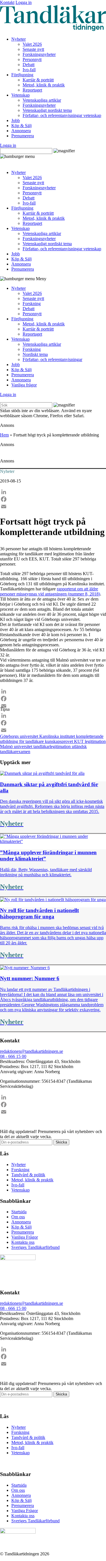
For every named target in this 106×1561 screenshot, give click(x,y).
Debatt (28, 64)
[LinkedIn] (53, 491)
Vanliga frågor (24, 384)
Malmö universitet (16, 746)
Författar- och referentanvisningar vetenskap (62, 115)
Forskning (32, 303)
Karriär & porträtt (38, 79)
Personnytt (32, 59)
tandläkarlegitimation (52, 746)
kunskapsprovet (59, 741)
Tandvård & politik (28, 1174)
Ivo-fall (29, 69)
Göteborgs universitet (19, 736)
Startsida (19, 1211)
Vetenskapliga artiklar (42, 100)
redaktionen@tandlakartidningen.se (31, 1051)
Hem (4, 434)
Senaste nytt (33, 49)
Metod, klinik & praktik (44, 84)
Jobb (15, 120)
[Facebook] (53, 499)
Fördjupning (22, 74)
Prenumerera (22, 135)
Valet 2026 (32, 44)
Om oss (18, 1216)
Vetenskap (20, 95)
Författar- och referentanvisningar (52, 359)
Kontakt (7, 2)
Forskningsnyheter (39, 54)
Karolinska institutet (57, 736)
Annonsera (21, 130)
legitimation (95, 741)
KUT (79, 741)
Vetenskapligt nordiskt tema (47, 110)
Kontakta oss (22, 1242)
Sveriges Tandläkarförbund (35, 1247)
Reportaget (32, 90)
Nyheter (18, 39)
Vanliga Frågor (24, 1237)
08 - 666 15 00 (13, 1056)
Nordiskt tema (35, 354)
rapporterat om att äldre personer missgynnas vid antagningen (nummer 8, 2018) (50, 591)
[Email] (53, 506)
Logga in (24, 2)
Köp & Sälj (21, 125)
